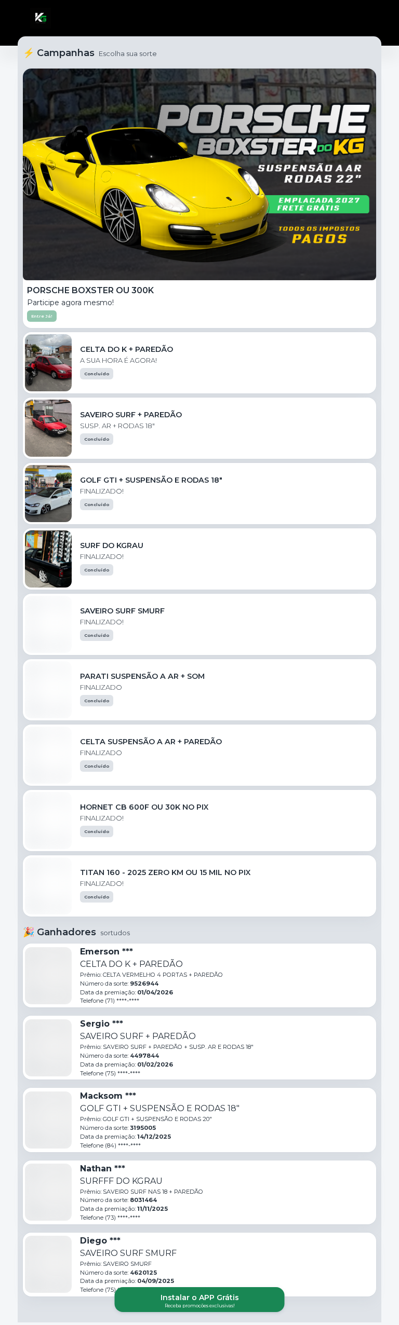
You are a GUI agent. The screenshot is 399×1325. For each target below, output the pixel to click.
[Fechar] (365, 18)
